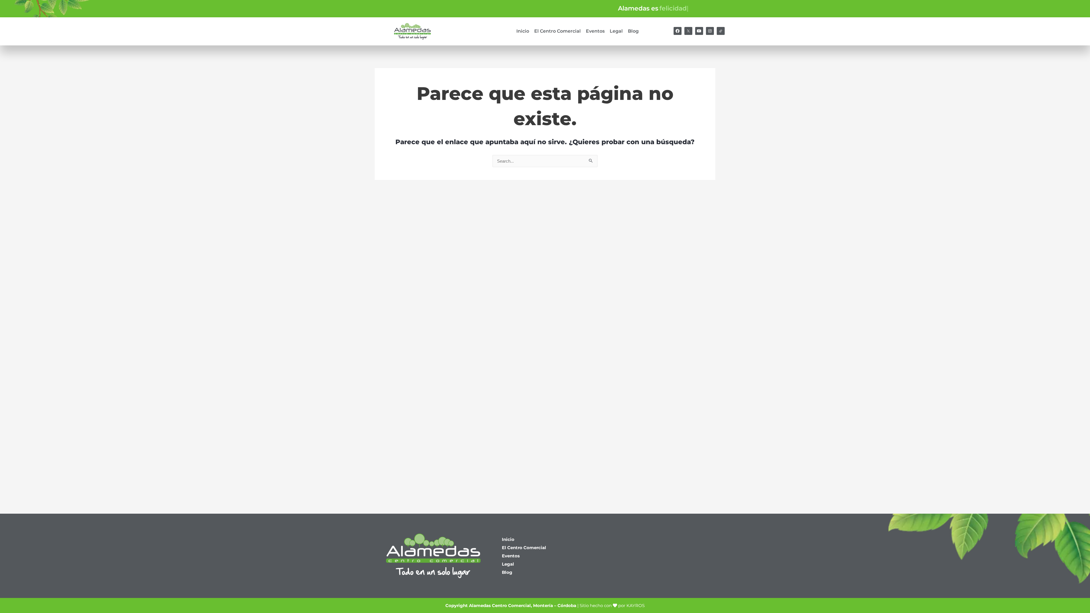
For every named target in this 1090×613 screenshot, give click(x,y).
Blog (633, 31)
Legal (616, 31)
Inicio (522, 31)
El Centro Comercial (557, 31)
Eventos (595, 31)
